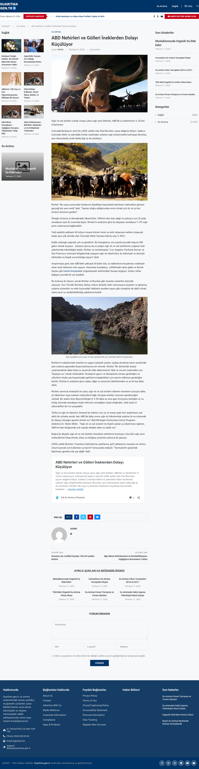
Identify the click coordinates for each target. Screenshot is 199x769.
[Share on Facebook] (76, 517)
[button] (50, 16)
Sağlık (175, 6)
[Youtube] (162, 16)
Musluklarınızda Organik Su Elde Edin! (175, 43)
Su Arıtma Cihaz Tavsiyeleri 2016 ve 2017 (173, 70)
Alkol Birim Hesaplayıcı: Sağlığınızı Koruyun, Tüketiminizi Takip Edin (10, 128)
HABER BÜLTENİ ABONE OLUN (183, 16)
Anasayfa (6, 26)
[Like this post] (69, 517)
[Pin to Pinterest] (90, 517)
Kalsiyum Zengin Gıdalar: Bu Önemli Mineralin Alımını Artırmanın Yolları (10, 60)
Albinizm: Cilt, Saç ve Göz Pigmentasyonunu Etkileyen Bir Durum (11, 93)
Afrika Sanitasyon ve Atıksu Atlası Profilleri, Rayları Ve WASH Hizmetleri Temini (88, 16)
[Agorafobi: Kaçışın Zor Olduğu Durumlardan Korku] (34, 45)
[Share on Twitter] (83, 517)
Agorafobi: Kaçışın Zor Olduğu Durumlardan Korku (32, 59)
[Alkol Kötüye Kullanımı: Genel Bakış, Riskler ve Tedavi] (34, 78)
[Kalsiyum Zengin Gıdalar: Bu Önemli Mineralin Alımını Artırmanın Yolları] (11, 45)
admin (60, 49)
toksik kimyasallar (73, 271)
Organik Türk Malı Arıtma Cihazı (178, 714)
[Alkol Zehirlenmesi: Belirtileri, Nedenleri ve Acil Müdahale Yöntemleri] (34, 111)
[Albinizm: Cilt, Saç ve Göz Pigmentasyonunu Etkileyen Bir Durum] (11, 78)
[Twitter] (158, 16)
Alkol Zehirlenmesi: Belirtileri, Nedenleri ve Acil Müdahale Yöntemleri (32, 126)
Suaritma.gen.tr (42, 763)
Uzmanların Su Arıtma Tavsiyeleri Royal (172, 58)
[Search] (197, 6)
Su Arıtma (162, 6)
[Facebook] (154, 16)
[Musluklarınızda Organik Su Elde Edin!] (23, 167)
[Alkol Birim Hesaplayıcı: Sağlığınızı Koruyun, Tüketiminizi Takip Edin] (11, 111)
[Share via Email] (97, 517)
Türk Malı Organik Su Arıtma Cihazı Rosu (173, 82)
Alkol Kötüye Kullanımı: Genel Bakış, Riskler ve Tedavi (31, 93)
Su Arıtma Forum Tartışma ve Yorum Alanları (175, 94)
